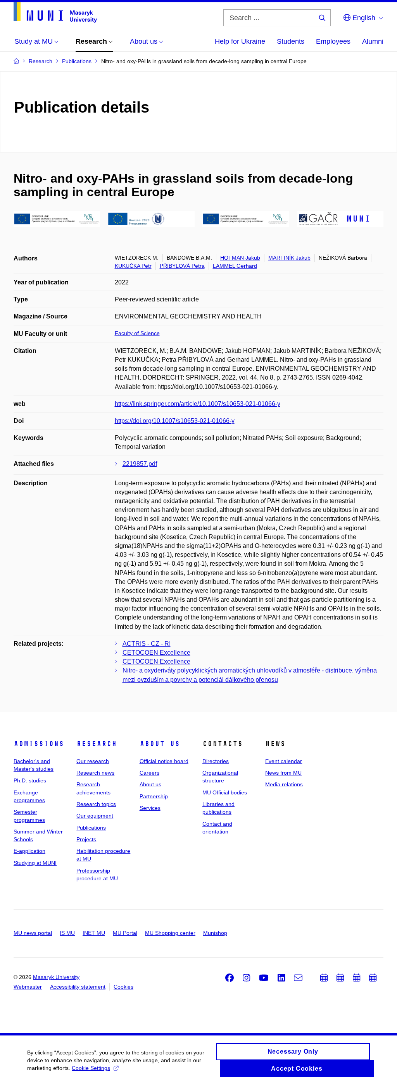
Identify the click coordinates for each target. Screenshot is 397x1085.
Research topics (96, 804)
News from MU (283, 773)
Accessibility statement (77, 987)
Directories (215, 761)
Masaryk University (56, 977)
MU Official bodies (224, 792)
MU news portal (33, 933)
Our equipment (94, 816)
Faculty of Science (137, 333)
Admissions (39, 743)
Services (150, 808)
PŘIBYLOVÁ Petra (182, 266)
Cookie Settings (91, 1068)
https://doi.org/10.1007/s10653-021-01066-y (175, 421)
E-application (29, 851)
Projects (86, 839)
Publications (91, 828)
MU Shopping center (170, 933)
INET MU (94, 933)
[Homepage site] (55, 12)
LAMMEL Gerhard (235, 266)
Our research (92, 761)
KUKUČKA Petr (133, 266)
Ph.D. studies (30, 780)
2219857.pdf (140, 463)
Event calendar (283, 761)
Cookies (123, 987)
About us (160, 743)
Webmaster (28, 987)
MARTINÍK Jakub (289, 258)
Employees (333, 41)
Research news (95, 773)
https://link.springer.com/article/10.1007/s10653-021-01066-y (197, 403)
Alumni (372, 41)
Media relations (284, 784)
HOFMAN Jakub (240, 258)
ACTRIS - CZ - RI (147, 643)
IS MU (67, 933)
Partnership (154, 796)
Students (290, 41)
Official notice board (164, 761)
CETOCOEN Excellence (156, 652)
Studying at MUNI (35, 863)
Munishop (215, 933)
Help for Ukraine (240, 41)
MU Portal (125, 933)
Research (96, 743)
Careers (149, 773)
